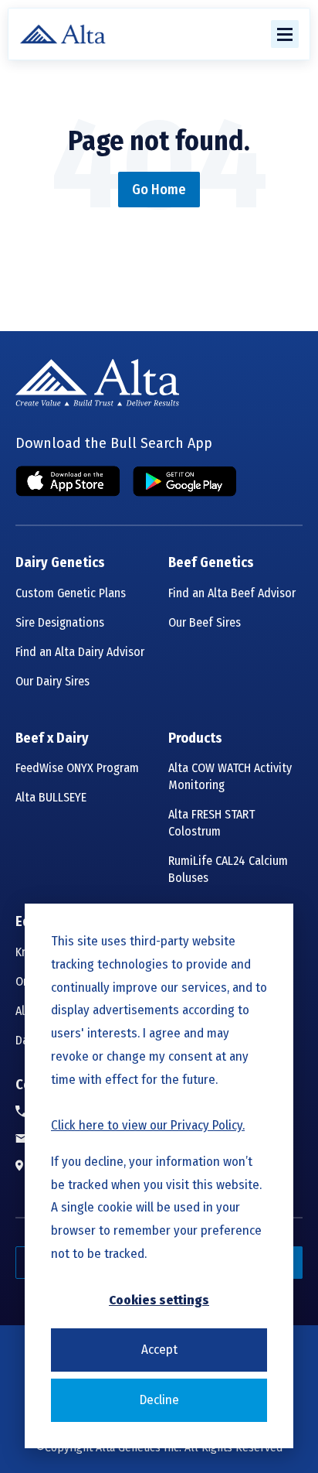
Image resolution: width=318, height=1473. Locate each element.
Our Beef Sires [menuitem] (204, 622)
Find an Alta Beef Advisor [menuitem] (232, 593)
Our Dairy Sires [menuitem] (52, 681)
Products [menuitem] (195, 738)
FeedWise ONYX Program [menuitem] (77, 767)
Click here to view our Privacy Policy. (148, 1125)
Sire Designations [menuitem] (59, 622)
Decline (159, 1400)
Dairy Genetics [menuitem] (60, 563)
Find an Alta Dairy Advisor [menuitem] (79, 651)
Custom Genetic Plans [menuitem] (70, 593)
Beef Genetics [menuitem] (211, 563)
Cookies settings (159, 1300)
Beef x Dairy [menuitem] (52, 738)
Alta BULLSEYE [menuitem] (50, 797)
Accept (159, 1349)
